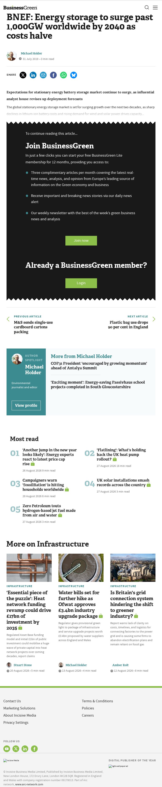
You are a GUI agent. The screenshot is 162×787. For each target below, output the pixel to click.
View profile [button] (26, 405)
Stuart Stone (23, 665)
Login (81, 283)
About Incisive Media (19, 715)
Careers (88, 715)
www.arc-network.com (29, 784)
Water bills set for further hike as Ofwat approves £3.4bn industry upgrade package (78, 604)
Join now (81, 240)
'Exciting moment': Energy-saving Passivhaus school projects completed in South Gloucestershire (98, 385)
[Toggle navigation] (154, 7)
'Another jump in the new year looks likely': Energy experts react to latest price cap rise (50, 457)
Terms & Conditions (97, 701)
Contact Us (12, 701)
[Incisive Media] (11, 760)
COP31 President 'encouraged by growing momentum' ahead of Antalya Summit (99, 366)
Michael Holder (31, 53)
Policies (88, 708)
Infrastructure (19, 586)
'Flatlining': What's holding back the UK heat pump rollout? (121, 455)
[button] (146, 7)
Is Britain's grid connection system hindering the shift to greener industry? (131, 604)
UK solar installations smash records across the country (123, 482)
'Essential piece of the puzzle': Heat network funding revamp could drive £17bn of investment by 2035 (29, 610)
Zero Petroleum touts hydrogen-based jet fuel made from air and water (49, 510)
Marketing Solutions (19, 708)
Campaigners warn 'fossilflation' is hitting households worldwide (43, 485)
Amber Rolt (120, 665)
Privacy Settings (15, 722)
